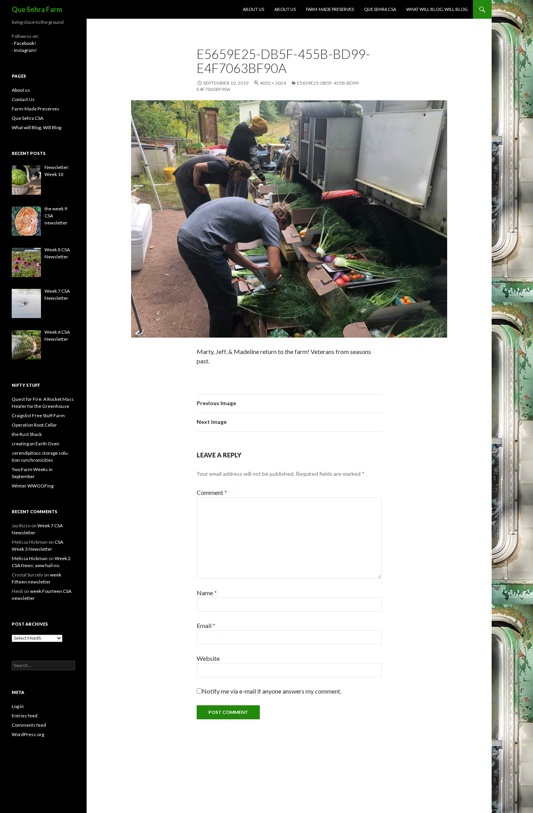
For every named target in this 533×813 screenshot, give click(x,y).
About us (253, 9)
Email (206, 625)
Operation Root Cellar (34, 425)
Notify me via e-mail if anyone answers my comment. (271, 691)
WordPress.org (28, 734)
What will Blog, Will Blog (437, 9)
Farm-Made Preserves (330, 9)
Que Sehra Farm (37, 9)
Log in (18, 706)
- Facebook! (24, 43)
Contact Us (23, 99)
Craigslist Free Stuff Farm (38, 415)
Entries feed (24, 716)
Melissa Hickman (30, 558)
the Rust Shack (27, 434)
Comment (212, 492)
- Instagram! (24, 50)
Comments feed (29, 725)
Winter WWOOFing (32, 486)
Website (208, 658)
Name (207, 592)
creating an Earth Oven (35, 444)
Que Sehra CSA (380, 9)
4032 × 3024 (273, 83)
